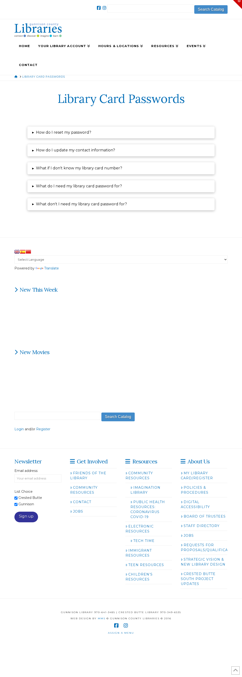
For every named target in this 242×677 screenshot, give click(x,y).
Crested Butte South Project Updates (198, 579)
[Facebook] (99, 8)
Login (19, 429)
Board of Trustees (205, 516)
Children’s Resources (139, 576)
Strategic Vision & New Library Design (203, 562)
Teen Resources (146, 565)
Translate (51, 268)
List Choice (23, 491)
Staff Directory (202, 526)
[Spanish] (22, 252)
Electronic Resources (139, 528)
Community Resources (84, 490)
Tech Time (144, 541)
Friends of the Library (88, 475)
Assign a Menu (121, 632)
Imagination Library (145, 490)
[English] (17, 252)
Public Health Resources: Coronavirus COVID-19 (147, 509)
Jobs (78, 511)
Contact (82, 502)
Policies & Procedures (194, 490)
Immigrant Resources (138, 553)
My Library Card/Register (197, 475)
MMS (101, 618)
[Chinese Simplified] (28, 252)
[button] (121, 133)
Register (43, 429)
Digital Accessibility (195, 504)
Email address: (26, 471)
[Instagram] (104, 8)
